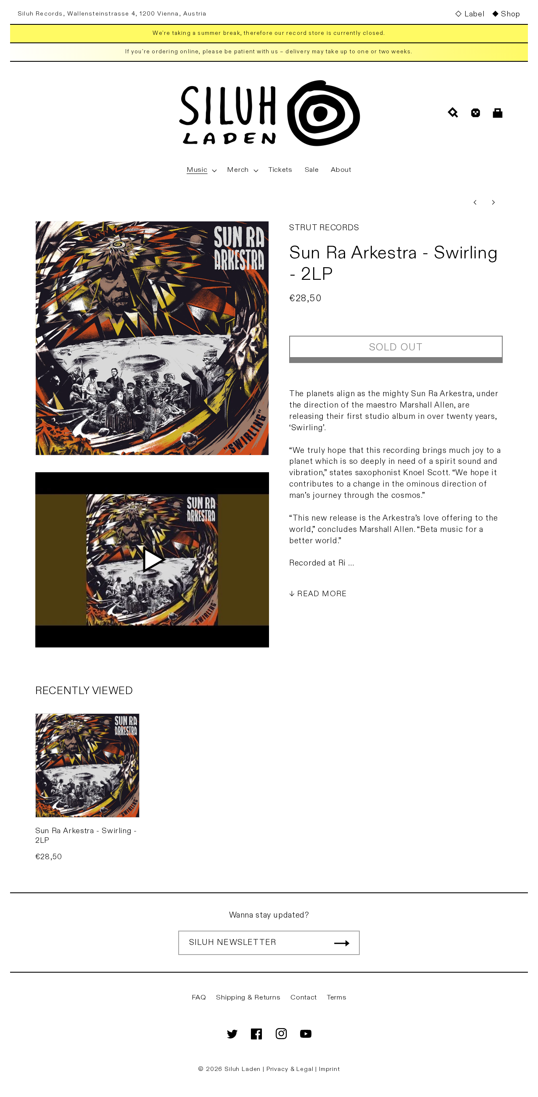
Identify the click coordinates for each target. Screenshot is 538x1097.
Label (474, 14)
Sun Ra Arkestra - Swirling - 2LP (86, 835)
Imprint (329, 1069)
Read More (322, 594)
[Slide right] (493, 202)
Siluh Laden (242, 1069)
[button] (201, 170)
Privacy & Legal (290, 1069)
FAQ (199, 997)
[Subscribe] (342, 943)
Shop (510, 14)
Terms (337, 997)
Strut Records (324, 227)
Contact (303, 997)
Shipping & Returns (248, 997)
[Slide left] (475, 202)
